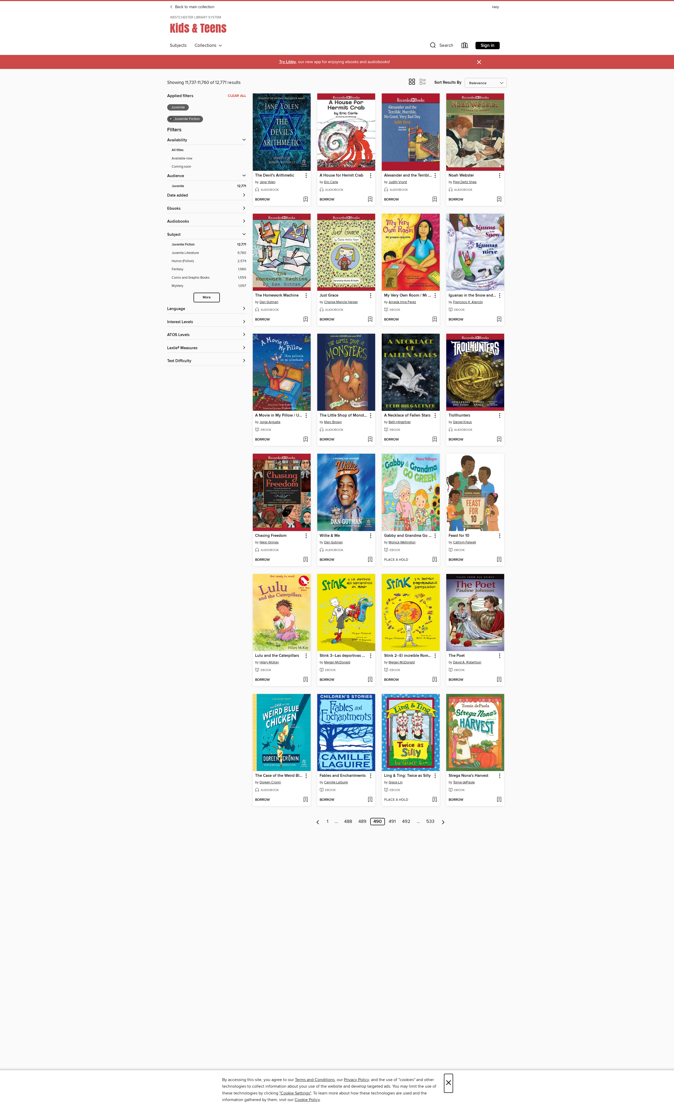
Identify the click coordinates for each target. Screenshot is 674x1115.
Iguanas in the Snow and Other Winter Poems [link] (473, 295)
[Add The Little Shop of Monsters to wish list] (370, 439)
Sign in (487, 45)
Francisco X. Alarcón (468, 302)
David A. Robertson (467, 662)
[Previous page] (318, 821)
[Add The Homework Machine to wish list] (305, 319)
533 (430, 821)
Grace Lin (396, 782)
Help (495, 7)
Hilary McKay (269, 662)
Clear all (237, 95)
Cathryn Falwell (464, 542)
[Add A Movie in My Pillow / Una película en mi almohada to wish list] (305, 439)
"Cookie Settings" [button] (295, 1093)
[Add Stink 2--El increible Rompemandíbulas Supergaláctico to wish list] (434, 680)
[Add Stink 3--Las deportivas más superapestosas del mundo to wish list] (370, 680)
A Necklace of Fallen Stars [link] (407, 415)
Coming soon (181, 166)
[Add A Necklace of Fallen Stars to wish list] (434, 439)
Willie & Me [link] (330, 535)
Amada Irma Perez (402, 302)
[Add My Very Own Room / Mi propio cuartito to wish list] (434, 319)
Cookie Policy (307, 1099)
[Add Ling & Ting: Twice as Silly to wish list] (434, 800)
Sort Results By (448, 82)
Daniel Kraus (462, 422)
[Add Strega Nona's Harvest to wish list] (499, 800)
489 (362, 821)
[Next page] (443, 821)
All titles (178, 150)
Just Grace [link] (329, 295)
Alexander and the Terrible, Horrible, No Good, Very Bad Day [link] (408, 175)
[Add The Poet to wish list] (499, 680)
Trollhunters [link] (459, 415)
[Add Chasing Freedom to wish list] (305, 560)
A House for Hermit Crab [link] (341, 175)
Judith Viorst (398, 182)
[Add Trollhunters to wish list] (499, 439)
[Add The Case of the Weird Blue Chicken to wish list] (305, 800)
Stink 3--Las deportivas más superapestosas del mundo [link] (344, 655)
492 (406, 821)
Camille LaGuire (336, 782)
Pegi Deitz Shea (465, 182)
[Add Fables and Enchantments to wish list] (370, 800)
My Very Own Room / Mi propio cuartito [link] (408, 295)
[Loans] (465, 46)
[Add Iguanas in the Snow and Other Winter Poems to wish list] (499, 319)
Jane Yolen (267, 182)
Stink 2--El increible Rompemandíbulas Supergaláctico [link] (408, 655)
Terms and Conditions (315, 1079)
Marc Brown (333, 422)
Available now (182, 158)
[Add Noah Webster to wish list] (499, 199)
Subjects (178, 45)
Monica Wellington (402, 542)
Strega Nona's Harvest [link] (468, 775)
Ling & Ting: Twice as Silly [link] (407, 775)
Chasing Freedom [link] (270, 535)
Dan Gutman (269, 302)
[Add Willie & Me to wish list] (370, 560)
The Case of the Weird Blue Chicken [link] (279, 775)
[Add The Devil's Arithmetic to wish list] (305, 199)
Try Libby (287, 62)
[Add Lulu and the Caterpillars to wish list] (305, 680)
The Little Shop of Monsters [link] (344, 415)
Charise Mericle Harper (341, 302)
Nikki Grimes (269, 542)
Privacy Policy (356, 1079)
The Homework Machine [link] (277, 295)
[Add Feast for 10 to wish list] (499, 560)
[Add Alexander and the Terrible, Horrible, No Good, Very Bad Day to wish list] (434, 199)
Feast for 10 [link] (459, 535)
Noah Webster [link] (461, 175)
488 (348, 821)
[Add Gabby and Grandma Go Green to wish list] (434, 560)
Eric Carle (331, 182)
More (207, 297)
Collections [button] (207, 45)
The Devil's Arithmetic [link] (274, 175)
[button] (441, 46)
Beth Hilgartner (400, 422)
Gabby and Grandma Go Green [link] (408, 535)
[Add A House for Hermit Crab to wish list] (370, 199)
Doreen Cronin (270, 782)
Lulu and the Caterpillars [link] (277, 655)
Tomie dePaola (464, 782)
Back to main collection (194, 7)
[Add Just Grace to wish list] (370, 319)
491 (392, 821)
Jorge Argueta (270, 422)
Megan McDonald (337, 662)
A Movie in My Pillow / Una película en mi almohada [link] (279, 415)
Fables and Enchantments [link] (343, 775)
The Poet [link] (457, 655)
